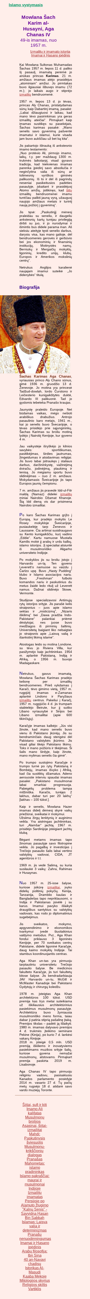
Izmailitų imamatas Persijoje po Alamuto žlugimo (34, 1199)
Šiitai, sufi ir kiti (34, 1105)
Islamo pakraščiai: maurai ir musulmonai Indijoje (34, 1182)
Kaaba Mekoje (35, 1276)
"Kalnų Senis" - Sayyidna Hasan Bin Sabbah (34, 1213)
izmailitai (53, 887)
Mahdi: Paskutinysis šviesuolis (34, 1138)
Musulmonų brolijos (34, 1119)
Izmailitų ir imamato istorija (50, 51)
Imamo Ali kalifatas (35, 1111)
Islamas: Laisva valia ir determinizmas (34, 1226)
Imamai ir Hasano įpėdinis (50, 55)
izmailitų (25, 94)
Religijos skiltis (34, 1285)
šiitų (69, 190)
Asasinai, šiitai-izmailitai (34, 1128)
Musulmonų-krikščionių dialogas (34, 1151)
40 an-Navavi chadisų (35, 1262)
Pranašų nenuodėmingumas (35, 1237)
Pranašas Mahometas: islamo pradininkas (35, 1165)
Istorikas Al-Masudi (34, 1270)
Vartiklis (34, 1289)
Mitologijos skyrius (35, 1280)
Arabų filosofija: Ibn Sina (34, 1253)
